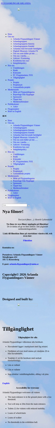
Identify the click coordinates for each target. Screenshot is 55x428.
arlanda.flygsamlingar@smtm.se (24, 264)
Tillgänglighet (19, 77)
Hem (10, 34)
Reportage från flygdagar (23, 94)
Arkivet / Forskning (21, 58)
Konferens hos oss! (21, 61)
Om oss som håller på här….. (25, 53)
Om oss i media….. (21, 56)
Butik (15, 70)
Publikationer (13, 104)
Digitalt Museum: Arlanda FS (25, 51)
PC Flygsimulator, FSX (23, 75)
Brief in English (14, 111)
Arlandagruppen (20, 41)
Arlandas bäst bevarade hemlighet (27, 48)
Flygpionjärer (13, 109)
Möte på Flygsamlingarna (24, 92)
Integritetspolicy (20, 63)
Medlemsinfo (13, 89)
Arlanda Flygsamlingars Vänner (26, 39)
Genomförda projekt (21, 87)
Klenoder (17, 73)
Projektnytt (17, 85)
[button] (27, 116)
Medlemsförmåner (20, 102)
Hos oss (11, 65)
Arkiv (15, 106)
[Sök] (29, 205)
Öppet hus (17, 99)
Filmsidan (27, 240)
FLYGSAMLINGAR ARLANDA (16, 3)
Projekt (11, 80)
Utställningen (18, 68)
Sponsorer (17, 97)
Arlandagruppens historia (23, 44)
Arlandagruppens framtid (23, 46)
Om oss (11, 36)
